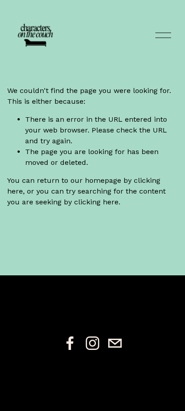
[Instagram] (92, 343)
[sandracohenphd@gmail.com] (115, 343)
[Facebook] (70, 343)
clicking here (96, 202)
